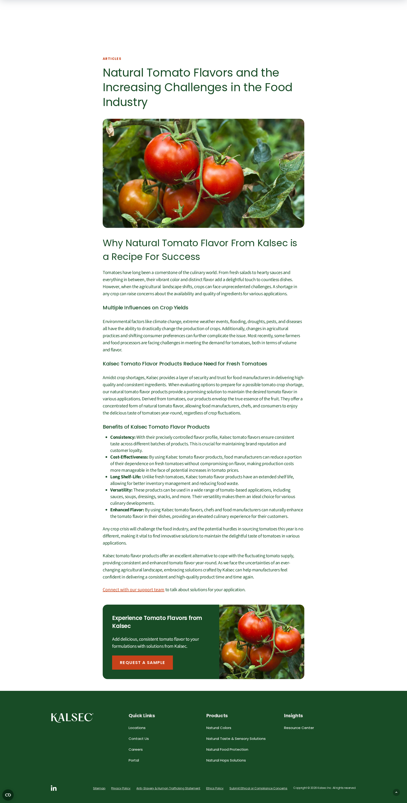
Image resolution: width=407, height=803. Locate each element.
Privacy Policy (120, 788)
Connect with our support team (133, 589)
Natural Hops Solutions (226, 760)
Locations (137, 727)
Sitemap (99, 788)
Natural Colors (218, 727)
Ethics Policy (215, 788)
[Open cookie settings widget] (8, 795)
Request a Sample (142, 662)
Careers (136, 749)
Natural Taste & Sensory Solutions (236, 738)
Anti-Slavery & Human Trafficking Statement (168, 788)
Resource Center (299, 727)
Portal (134, 760)
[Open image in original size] (72, 717)
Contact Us (139, 738)
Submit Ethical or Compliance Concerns (258, 788)
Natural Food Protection (227, 749)
